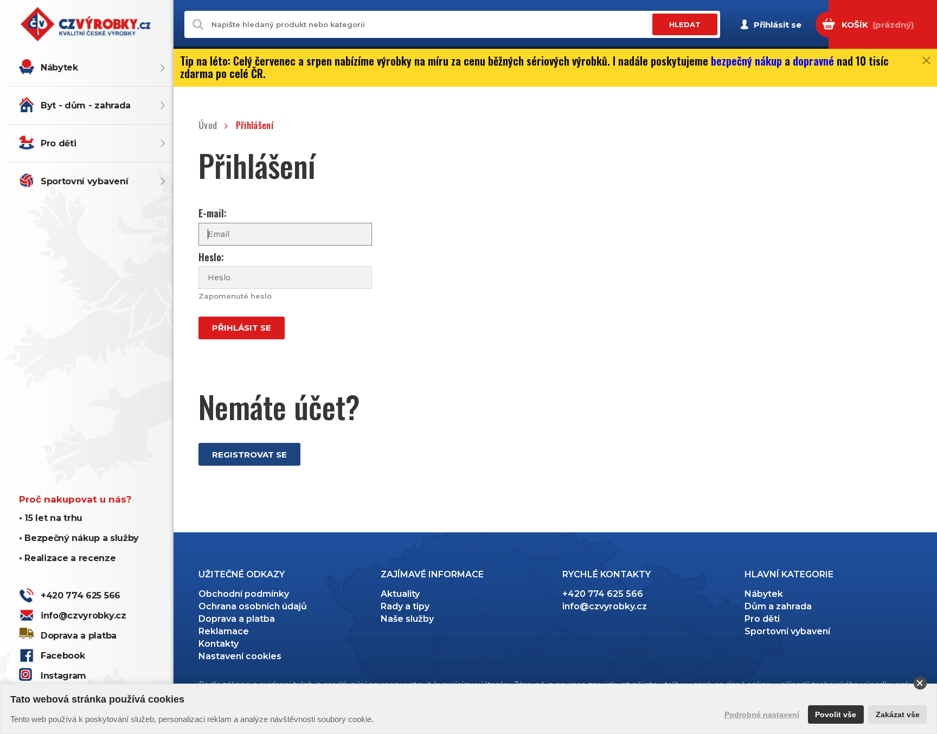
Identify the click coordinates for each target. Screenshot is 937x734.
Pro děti (58, 143)
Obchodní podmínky (243, 594)
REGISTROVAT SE (249, 454)
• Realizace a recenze (67, 558)
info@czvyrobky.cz (83, 615)
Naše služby (407, 619)
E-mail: (212, 213)
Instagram (63, 676)
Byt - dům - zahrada (86, 105)
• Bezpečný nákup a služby (79, 538)
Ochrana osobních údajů (252, 606)
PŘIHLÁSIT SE (241, 328)
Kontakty (218, 644)
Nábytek (59, 67)
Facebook (63, 656)
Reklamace (223, 631)
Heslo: (211, 257)
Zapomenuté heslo (235, 296)
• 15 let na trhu (50, 518)
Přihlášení (254, 125)
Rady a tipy (405, 606)
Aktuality (400, 594)
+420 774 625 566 (80, 595)
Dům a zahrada (778, 606)
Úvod (207, 125)
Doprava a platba (79, 635)
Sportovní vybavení (84, 181)
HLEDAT (685, 24)
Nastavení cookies (239, 656)
